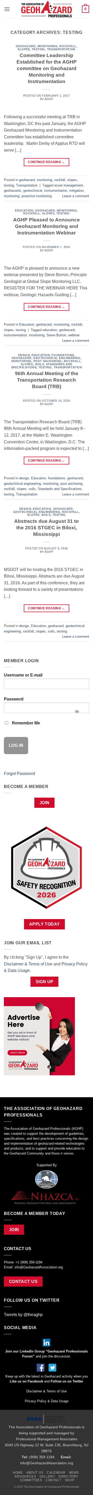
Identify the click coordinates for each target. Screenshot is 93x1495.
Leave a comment (75, 196)
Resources (25, 1476)
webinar (74, 335)
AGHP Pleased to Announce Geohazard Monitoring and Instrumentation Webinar (46, 226)
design (24, 355)
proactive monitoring (36, 196)
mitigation (76, 191)
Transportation (61, 49)
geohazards (12, 191)
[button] (7, 9)
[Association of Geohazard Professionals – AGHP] (46, 9)
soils (39, 364)
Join (45, 803)
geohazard (26, 46)
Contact (53, 1480)
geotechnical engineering (56, 357)
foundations (62, 355)
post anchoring (48, 361)
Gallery (47, 1476)
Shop (69, 1480)
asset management (68, 185)
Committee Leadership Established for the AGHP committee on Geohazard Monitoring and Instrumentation (47, 68)
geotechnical (32, 191)
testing (38, 49)
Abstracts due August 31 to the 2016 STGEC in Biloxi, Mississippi (46, 527)
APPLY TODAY (44, 924)
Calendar (56, 1472)
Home (18, 1472)
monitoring (47, 46)
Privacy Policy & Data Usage (46, 1401)
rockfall (67, 46)
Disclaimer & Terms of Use (28, 964)
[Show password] (77, 710)
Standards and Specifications (60, 489)
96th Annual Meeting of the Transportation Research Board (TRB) (46, 380)
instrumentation (55, 191)
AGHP (48, 99)
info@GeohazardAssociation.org (38, 1267)
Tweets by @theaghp (23, 1314)
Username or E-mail (23, 675)
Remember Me (25, 723)
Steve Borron (56, 335)
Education (24, 210)
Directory (69, 1476)
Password (14, 699)
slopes (24, 49)
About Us (34, 1472)
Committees (31, 1480)
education (50, 330)
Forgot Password (19, 773)
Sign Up (44, 981)
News (74, 1472)
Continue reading (46, 162)
